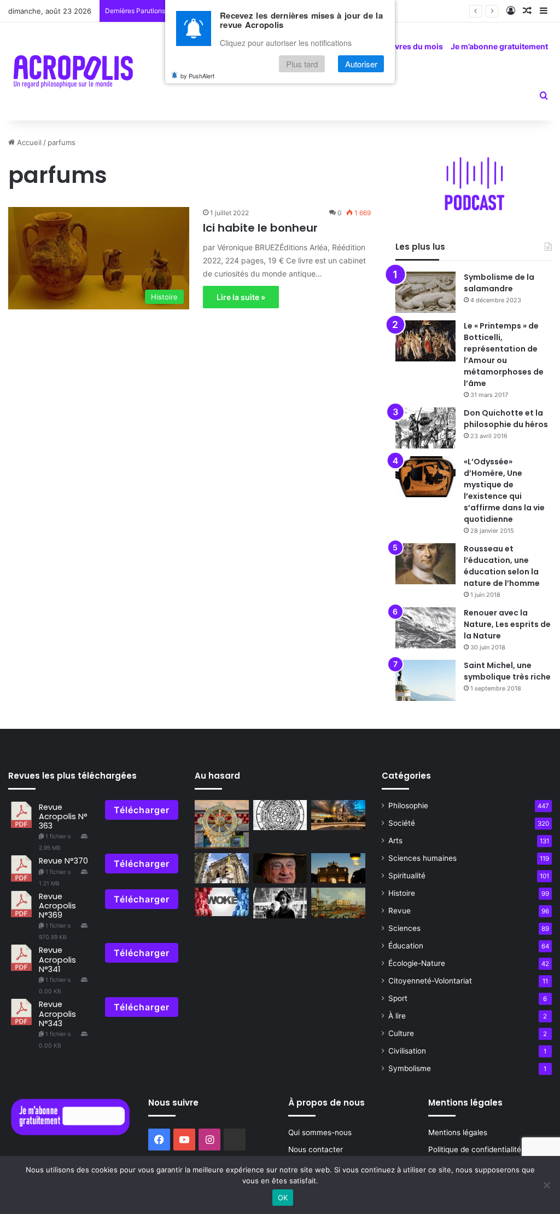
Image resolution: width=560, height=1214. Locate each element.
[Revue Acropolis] (73, 71)
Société (401, 823)
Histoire (401, 893)
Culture (401, 1033)
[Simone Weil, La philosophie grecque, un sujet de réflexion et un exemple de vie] (280, 903)
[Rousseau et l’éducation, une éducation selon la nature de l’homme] (425, 563)
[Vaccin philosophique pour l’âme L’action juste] (221, 824)
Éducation (405, 945)
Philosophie (408, 805)
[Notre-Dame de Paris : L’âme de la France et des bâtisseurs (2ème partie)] (221, 868)
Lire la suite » (241, 297)
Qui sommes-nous (320, 1132)
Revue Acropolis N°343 (57, 1014)
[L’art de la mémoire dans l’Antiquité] (280, 815)
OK (283, 1197)
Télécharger (142, 809)
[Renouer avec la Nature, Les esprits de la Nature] (425, 627)
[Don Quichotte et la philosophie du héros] (425, 427)
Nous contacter (315, 1149)
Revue (399, 910)
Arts (395, 840)
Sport (397, 998)
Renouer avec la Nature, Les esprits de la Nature (507, 624)
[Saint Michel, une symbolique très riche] (425, 680)
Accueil (28, 142)
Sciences (404, 928)
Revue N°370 (63, 860)
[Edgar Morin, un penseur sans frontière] (280, 868)
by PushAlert (197, 75)
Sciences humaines (422, 858)
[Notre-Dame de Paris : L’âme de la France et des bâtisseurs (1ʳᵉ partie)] (338, 815)
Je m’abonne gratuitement (499, 46)
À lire (397, 1015)
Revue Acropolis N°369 (57, 906)
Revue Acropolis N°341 (57, 960)
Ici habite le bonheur (260, 227)
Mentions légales (457, 1132)
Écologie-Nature (416, 963)
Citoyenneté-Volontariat (430, 980)
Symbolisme (409, 1068)
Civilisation (407, 1050)
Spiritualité (406, 875)
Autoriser (361, 64)
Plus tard (302, 64)
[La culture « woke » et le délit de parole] (221, 902)
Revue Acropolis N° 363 (63, 817)
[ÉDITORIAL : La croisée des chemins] (338, 868)
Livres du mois (415, 46)
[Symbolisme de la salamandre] (425, 292)
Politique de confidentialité (474, 1149)
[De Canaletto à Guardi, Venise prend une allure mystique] (338, 903)
